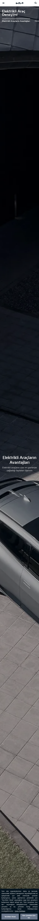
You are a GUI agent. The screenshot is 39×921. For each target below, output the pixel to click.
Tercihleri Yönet (10, 917)
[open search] (35, 3)
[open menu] (3, 3)
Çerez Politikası (20, 911)
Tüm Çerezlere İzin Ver (28, 916)
